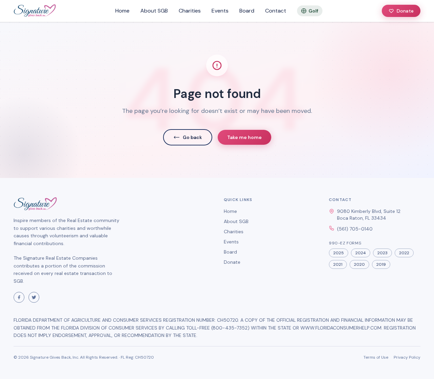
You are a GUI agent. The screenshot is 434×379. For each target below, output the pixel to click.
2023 (382, 253)
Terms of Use (375, 357)
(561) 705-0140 (355, 229)
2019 (381, 264)
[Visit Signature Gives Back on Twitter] (33, 297)
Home (122, 10)
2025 (338, 253)
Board (246, 10)
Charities (190, 10)
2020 (359, 264)
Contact (275, 10)
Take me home (244, 137)
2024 (360, 253)
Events (220, 10)
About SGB (154, 10)
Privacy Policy (407, 357)
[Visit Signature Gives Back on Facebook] (19, 297)
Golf (313, 11)
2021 (337, 264)
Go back (192, 137)
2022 (404, 253)
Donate (405, 11)
